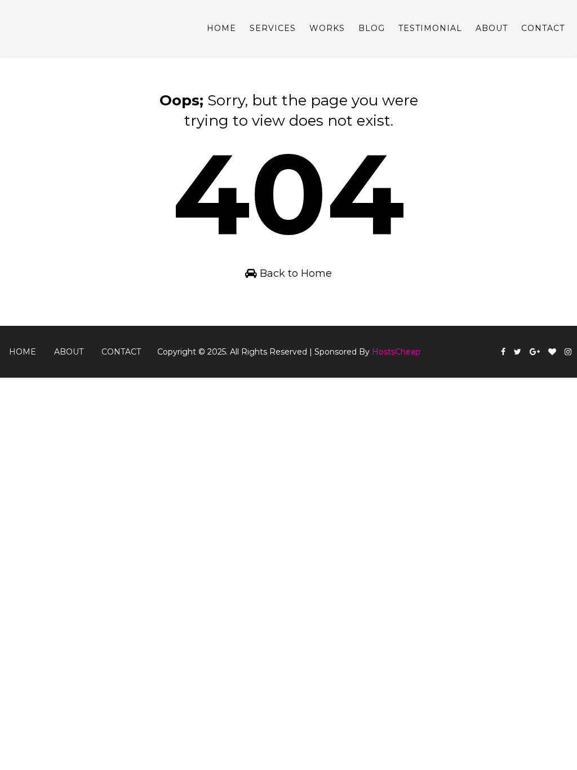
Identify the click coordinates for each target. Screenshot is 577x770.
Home (221, 28)
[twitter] (517, 352)
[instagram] (568, 352)
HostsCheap (396, 352)
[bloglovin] (552, 352)
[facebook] (503, 352)
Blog (371, 28)
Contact (543, 28)
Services (273, 28)
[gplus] (535, 352)
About (492, 28)
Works (327, 28)
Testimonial (430, 28)
